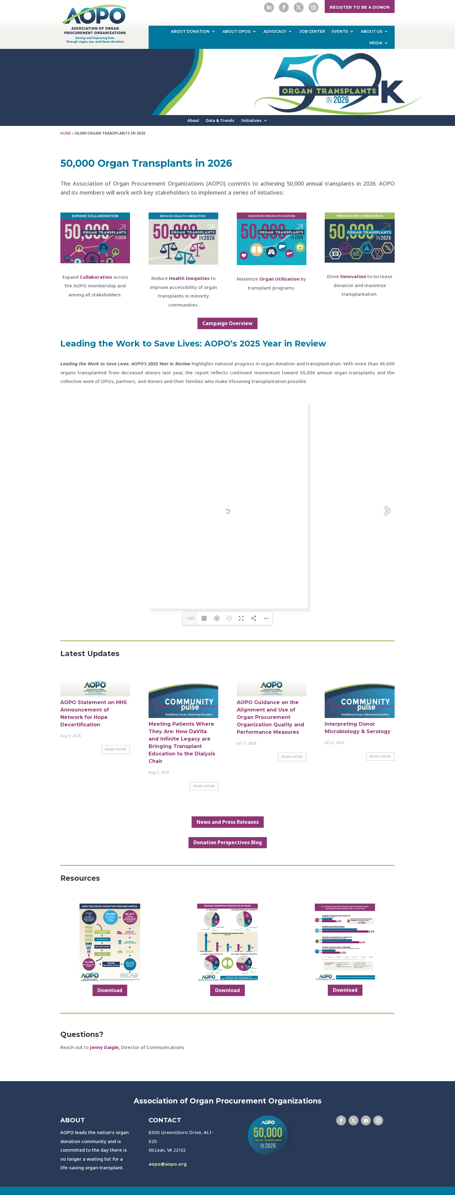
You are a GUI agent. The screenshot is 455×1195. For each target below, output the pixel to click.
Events (340, 31)
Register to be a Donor (360, 7)
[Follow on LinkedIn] (269, 7)
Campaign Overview (227, 323)
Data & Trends (220, 120)
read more (116, 749)
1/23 (190, 618)
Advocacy (274, 31)
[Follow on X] (299, 7)
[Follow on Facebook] (284, 7)
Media (375, 43)
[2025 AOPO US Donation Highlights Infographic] (345, 980)
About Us (371, 31)
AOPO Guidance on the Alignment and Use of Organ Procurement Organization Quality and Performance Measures (270, 717)
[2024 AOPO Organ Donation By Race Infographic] (227, 980)
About (193, 120)
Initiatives (251, 120)
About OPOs (236, 31)
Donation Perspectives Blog (227, 842)
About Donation (190, 31)
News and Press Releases (228, 822)
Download (110, 990)
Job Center (312, 31)
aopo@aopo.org (168, 1164)
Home (65, 133)
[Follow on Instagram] (313, 7)
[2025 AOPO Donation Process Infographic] (110, 980)
